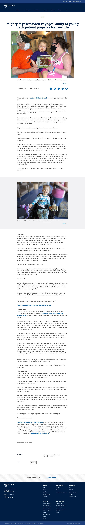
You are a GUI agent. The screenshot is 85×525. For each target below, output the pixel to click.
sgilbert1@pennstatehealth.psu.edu (51, 455)
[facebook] (51, 89)
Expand (64, 83)
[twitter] (55, 89)
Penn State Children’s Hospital (38, 98)
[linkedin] (59, 89)
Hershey (42, 17)
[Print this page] (66, 89)
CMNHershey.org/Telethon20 (40, 434)
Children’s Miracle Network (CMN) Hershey (30, 422)
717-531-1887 (51, 456)
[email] (63, 89)
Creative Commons (52, 82)
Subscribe (51, 477)
